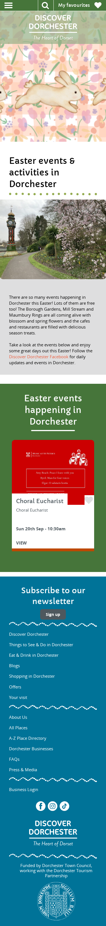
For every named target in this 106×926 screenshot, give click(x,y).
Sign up (53, 614)
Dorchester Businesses (31, 748)
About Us (18, 717)
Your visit (18, 697)
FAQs (14, 759)
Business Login (23, 789)
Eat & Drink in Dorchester (34, 655)
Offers (15, 687)
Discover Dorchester (29, 634)
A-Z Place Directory (27, 738)
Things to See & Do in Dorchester (41, 644)
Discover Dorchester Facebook (38, 356)
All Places (18, 727)
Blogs (14, 665)
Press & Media (23, 769)
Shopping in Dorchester (32, 676)
